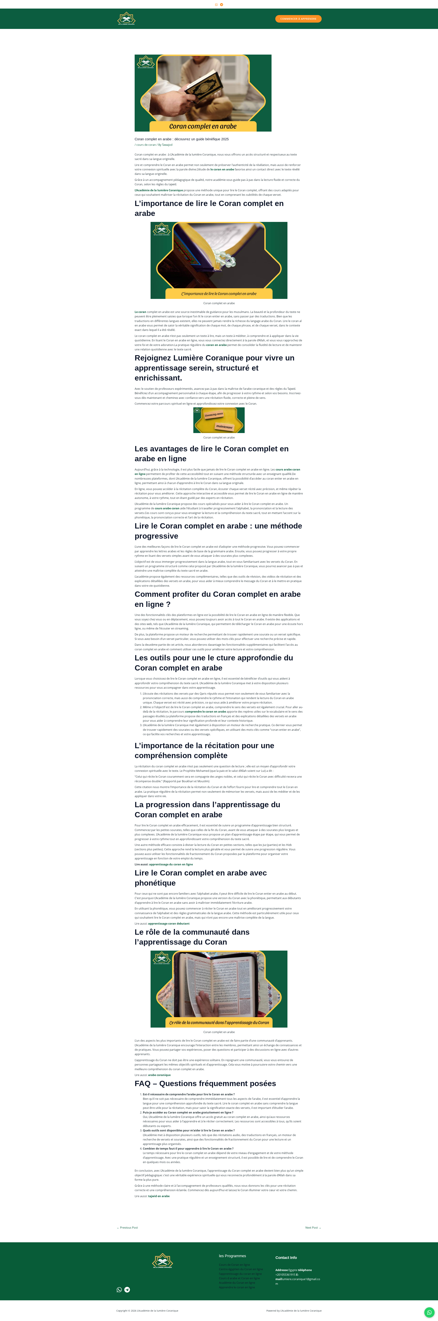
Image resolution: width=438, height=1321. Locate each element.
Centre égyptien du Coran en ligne (241, 1269)
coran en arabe (216, 345)
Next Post (313, 1227)
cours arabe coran (167, 508)
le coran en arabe (222, 169)
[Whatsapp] (119, 1290)
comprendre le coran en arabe (205, 711)
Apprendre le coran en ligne (237, 1287)
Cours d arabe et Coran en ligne (239, 1278)
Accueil (159, 19)
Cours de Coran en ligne (234, 1265)
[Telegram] (221, 4)
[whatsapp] (216, 4)
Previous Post (127, 1227)
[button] (218, 19)
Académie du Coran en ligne (237, 1283)
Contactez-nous (260, 19)
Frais (227, 19)
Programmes (207, 19)
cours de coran (146, 145)
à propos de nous (181, 19)
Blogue (240, 19)
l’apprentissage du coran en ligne (240, 1274)
